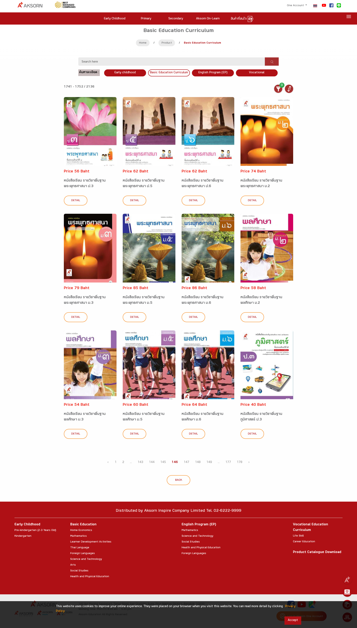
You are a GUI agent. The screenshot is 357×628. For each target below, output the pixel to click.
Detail (75, 200)
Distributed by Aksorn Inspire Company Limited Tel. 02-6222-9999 (178, 511)
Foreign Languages (82, 553)
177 (228, 462)
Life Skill (298, 536)
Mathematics (78, 536)
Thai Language (79, 548)
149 (209, 462)
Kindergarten (22, 536)
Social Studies (79, 571)
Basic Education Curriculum (169, 72)
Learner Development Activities (90, 542)
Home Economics (81, 530)
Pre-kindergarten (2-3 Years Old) (35, 530)
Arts (73, 565)
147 (186, 462)
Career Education (304, 542)
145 (163, 462)
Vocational (256, 72)
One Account (296, 6)
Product (167, 43)
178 (239, 462)
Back (178, 480)
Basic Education (83, 524)
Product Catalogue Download (317, 552)
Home (142, 43)
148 (198, 462)
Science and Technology (86, 559)
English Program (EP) (212, 72)
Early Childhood (27, 524)
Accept (293, 620)
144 (152, 462)
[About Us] (347, 579)
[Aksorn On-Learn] (347, 592)
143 (140, 462)
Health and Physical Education (89, 577)
